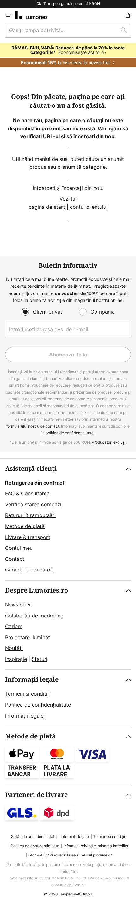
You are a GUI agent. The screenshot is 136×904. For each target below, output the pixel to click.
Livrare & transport (27, 537)
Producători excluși (109, 442)
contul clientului (89, 206)
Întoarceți (44, 188)
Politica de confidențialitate (38, 704)
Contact (14, 558)
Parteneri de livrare (36, 794)
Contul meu (19, 547)
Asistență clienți (31, 468)
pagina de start (46, 206)
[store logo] (35, 15)
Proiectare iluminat (27, 637)
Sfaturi (39, 659)
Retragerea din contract (34, 483)
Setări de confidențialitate (34, 836)
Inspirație (16, 659)
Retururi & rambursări (30, 515)
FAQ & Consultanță (27, 493)
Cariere (13, 626)
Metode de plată (25, 526)
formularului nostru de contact (32, 426)
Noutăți (14, 648)
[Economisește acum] (68, 55)
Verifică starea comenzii (34, 504)
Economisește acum (78, 52)
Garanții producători (29, 569)
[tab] (68, 519)
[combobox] (68, 30)
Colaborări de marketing (34, 615)
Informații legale (32, 679)
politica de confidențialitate (70, 432)
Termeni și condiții (27, 693)
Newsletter (18, 604)
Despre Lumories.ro (36, 590)
